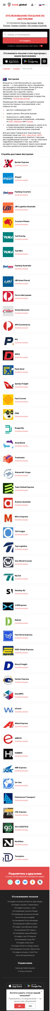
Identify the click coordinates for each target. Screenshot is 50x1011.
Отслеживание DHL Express (25, 930)
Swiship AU (20, 590)
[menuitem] (4, 5)
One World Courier (23, 561)
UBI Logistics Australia (25, 206)
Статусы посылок (25, 971)
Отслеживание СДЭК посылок (25, 924)
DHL (23, 135)
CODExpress (21, 605)
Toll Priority (20, 236)
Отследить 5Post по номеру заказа (25, 946)
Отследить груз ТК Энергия (25, 936)
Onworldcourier (22, 310)
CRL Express (20, 812)
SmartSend (20, 443)
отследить (25, 40)
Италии (29, 121)
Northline (19, 841)
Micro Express (21, 516)
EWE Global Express (24, 649)
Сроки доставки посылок (25, 968)
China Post (31, 135)
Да (19, 1006)
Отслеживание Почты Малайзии (25, 920)
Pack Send (19, 369)
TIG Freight (20, 531)
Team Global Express (24, 487)
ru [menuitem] (43, 5)
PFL (16, 339)
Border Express (22, 162)
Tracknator (20, 457)
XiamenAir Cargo (23, 472)
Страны (16, 68)
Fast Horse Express (23, 635)
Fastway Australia (23, 265)
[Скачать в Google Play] (31, 61)
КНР (11, 121)
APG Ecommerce (22, 325)
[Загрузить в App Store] (12, 61)
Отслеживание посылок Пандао (25, 911)
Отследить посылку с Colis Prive (25, 952)
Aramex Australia (23, 502)
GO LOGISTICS (21, 827)
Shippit (18, 177)
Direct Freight (21, 664)
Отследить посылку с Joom (25, 908)
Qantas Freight (21, 384)
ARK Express (21, 767)
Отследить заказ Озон (25, 943)
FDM (17, 413)
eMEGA (18, 738)
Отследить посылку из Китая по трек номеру (25, 902)
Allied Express (21, 723)
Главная (6, 68)
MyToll (18, 576)
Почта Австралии (23, 295)
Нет (30, 1006)
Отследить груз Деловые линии (25, 927)
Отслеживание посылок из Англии (25, 914)
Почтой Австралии (21, 98)
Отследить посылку (21, 165)
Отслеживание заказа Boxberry (25, 933)
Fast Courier (20, 398)
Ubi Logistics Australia (37, 25)
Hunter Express (22, 679)
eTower (18, 708)
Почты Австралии (29, 23)
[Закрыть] (41, 991)
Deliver (18, 620)
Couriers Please (22, 221)
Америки (18, 121)
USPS (39, 135)
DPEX (17, 354)
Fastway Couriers (18, 25)
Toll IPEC (19, 251)
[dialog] (25, 999)
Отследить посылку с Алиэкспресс (25, 905)
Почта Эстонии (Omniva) (25, 955)
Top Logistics (21, 546)
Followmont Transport (25, 797)
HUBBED (18, 753)
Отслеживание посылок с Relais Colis (25, 949)
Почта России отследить (25, 917)
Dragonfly (19, 428)
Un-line (18, 782)
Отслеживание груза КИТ (25, 939)
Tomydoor (19, 856)
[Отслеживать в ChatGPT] (44, 61)
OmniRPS (19, 694)
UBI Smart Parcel (22, 280)
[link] (10, 882)
